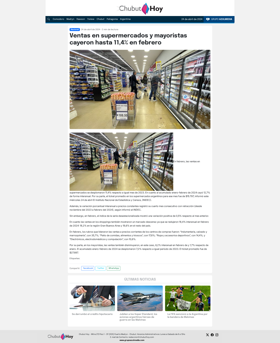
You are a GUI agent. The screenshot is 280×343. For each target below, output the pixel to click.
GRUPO (221, 19)
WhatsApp (114, 268)
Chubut (100, 19)
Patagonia (112, 19)
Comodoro (58, 19)
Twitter (100, 268)
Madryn (70, 19)
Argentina (125, 19)
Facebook (88, 268)
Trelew (90, 19)
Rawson (81, 19)
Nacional (75, 29)
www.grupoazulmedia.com (132, 340)
